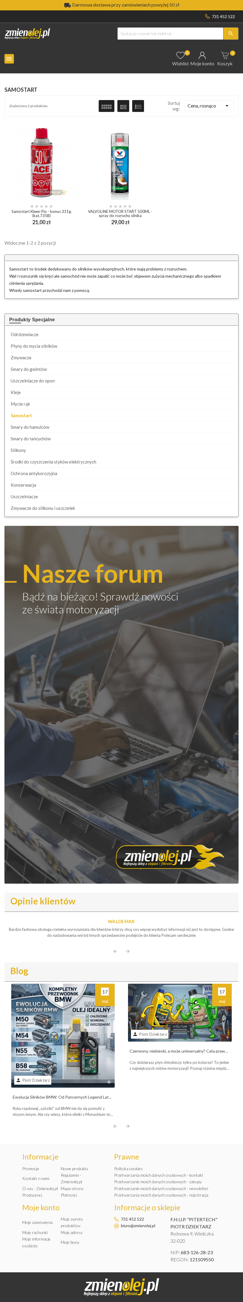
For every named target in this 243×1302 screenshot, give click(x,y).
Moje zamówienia (37, 1222)
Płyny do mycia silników (34, 346)
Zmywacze (21, 357)
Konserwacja (23, 485)
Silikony (18, 450)
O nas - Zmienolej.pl (40, 1188)
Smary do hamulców (30, 427)
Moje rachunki (35, 1232)
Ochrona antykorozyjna (34, 473)
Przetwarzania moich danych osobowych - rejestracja (161, 1194)
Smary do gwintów (29, 369)
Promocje (30, 1168)
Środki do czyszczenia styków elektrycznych (53, 461)
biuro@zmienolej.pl (138, 1225)
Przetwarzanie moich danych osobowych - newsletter (161, 1188)
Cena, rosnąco (209, 105)
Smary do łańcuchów (31, 438)
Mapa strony (72, 1188)
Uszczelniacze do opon (33, 380)
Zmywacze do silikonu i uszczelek (43, 508)
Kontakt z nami (35, 1178)
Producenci (32, 1194)
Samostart (21, 415)
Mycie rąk (20, 403)
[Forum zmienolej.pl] (121, 704)
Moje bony (70, 1242)
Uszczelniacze (24, 496)
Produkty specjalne (32, 319)
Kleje (16, 392)
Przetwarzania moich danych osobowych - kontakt (158, 1175)
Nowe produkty (74, 1168)
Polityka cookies (128, 1168)
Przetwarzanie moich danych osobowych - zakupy (158, 1181)
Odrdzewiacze (25, 334)
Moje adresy (72, 1232)
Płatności (69, 1194)
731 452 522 (223, 16)
